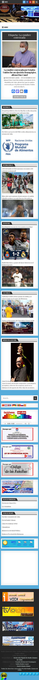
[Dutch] (6, 405)
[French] (11, 405)
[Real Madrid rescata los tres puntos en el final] (16, 259)
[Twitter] (24, 2)
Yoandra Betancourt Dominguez (25, 662)
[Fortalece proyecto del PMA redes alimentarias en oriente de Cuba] (17, 158)
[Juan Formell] (22, 381)
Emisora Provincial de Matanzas (13, 534)
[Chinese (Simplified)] (3, 405)
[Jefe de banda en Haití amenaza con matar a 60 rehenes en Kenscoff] (17, 193)
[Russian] (22, 405)
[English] (8, 405)
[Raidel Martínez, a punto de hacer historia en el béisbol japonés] (17, 286)
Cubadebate (6, 527)
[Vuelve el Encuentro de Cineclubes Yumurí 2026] (17, 333)
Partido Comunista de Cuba (11, 517)
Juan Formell (6, 381)
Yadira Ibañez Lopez (22, 664)
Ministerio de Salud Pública (11, 530)
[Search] (36, 2)
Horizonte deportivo (9, 503)
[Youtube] (30, 2)
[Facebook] (27, 2)
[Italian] (16, 405)
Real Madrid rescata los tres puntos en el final (17, 227)
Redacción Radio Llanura (12, 78)
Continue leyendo (20, 97)
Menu (6, 2)
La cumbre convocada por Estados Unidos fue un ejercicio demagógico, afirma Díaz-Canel (19, 72)
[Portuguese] (19, 405)
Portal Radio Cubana (8, 520)
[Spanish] (25, 405)
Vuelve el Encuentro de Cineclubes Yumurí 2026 (18, 321)
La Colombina (6, 506)
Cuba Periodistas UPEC (10, 524)
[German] (14, 405)
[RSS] (33, 2)
